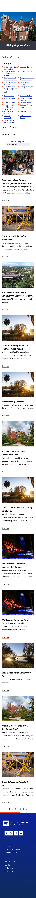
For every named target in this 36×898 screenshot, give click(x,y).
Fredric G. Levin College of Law (24, 83)
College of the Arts (26, 67)
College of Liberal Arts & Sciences (10, 83)
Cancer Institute (9, 96)
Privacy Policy (9, 871)
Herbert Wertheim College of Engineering (11, 88)
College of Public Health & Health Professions (9, 107)
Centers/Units (9, 126)
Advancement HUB (11, 846)
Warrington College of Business (26, 88)
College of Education (26, 71)
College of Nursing (9, 102)
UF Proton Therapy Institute (26, 117)
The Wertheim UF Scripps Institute (9, 121)
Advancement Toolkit (12, 849)
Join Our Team (9, 862)
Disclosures (8, 868)
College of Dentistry (26, 96)
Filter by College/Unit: (18, 142)
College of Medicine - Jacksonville (26, 99)
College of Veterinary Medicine (26, 106)
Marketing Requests (11, 852)
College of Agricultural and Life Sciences (11, 68)
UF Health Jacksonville (7, 117)
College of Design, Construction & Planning (9, 73)
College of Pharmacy (26, 102)
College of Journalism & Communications (27, 79)
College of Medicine (10, 98)
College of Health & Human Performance (10, 79)
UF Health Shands (25, 111)
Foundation (8, 865)
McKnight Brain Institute (8, 112)
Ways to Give (8, 134)
